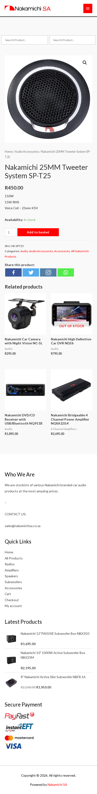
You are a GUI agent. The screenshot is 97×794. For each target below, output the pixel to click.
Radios (10, 564)
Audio (24, 251)
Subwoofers (13, 582)
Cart (8, 594)
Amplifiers (12, 570)
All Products (14, 558)
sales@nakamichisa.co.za (22, 526)
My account (13, 606)
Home (9, 151)
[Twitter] (31, 272)
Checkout (12, 600)
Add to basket (38, 232)
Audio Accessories (27, 151)
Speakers (11, 576)
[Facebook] (13, 272)
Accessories (62, 251)
